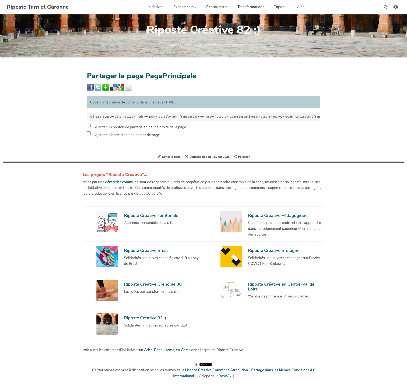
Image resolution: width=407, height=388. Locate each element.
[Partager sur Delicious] (113, 86)
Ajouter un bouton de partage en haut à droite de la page (140, 126)
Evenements (183, 7)
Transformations (250, 7)
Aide (300, 7)
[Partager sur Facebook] (90, 86)
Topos (279, 7)
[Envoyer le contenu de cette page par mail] (128, 86)
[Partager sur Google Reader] (120, 86)
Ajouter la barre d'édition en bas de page (127, 134)
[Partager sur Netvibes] (105, 86)
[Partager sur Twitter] (98, 86)
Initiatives (155, 7)
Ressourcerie (216, 7)
